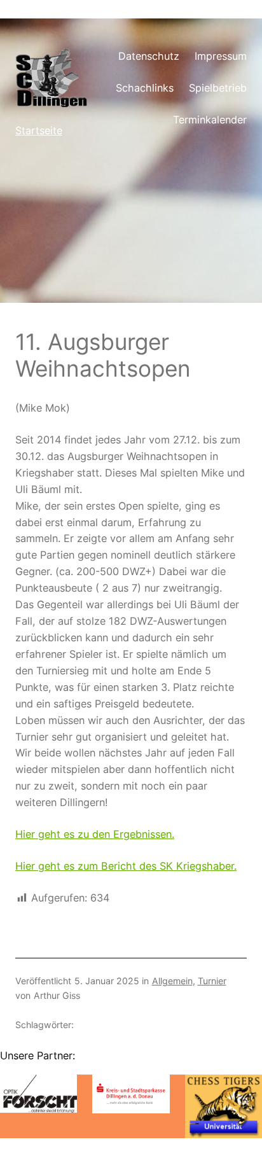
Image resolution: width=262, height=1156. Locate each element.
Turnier (212, 980)
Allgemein (172, 980)
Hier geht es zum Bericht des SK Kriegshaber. (126, 866)
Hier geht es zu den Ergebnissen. (94, 834)
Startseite (38, 130)
